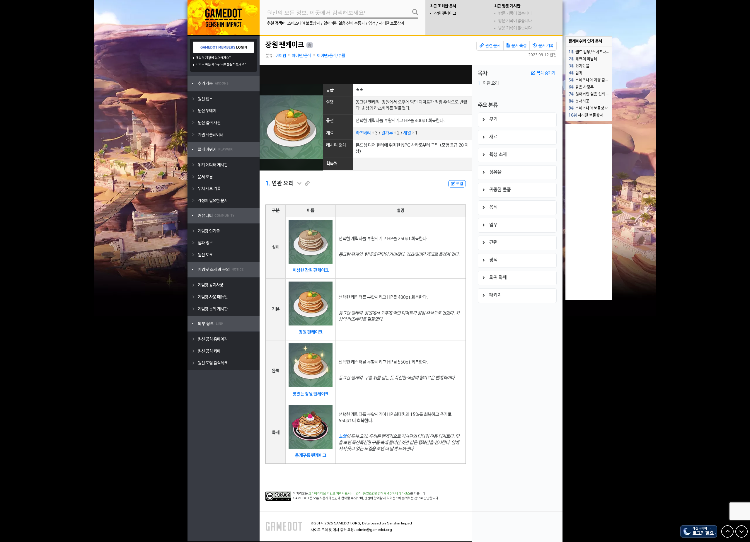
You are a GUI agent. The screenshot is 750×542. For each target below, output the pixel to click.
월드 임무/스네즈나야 (589, 52)
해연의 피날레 (583, 59)
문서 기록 (545, 46)
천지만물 (579, 66)
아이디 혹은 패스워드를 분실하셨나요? (221, 64)
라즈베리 (363, 133)
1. (267, 183)
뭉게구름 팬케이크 (310, 455)
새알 (407, 133)
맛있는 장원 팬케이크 (311, 394)
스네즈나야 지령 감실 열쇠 (590, 80)
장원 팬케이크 (445, 13)
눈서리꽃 (579, 101)
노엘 (342, 436)
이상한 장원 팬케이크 (311, 270)
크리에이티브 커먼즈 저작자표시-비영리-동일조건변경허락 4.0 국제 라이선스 (359, 493)
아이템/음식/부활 (331, 56)
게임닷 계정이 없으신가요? (213, 58)
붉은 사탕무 (581, 87)
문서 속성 (518, 46)
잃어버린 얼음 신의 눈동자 (344, 23)
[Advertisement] (365, 74)
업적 (371, 23)
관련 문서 (492, 46)
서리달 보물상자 (391, 23)
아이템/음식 (301, 56)
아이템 (280, 56)
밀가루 (387, 133)
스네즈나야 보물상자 (303, 23)
